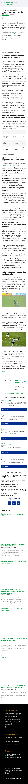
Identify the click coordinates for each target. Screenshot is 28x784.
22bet (9, 415)
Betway (8, 741)
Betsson (10, 458)
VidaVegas (17, 744)
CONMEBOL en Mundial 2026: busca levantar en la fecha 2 (12, 494)
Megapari (16, 741)
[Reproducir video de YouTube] (14, 300)
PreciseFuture (17, 778)
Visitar (5, 409)
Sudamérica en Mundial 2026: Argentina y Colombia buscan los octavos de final (13, 490)
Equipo (21, 772)
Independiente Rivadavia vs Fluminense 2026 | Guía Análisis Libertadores (13, 476)
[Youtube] (18, 503)
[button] (22, 3)
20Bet (9, 444)
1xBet (9, 400)
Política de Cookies (13, 772)
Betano (10, 430)
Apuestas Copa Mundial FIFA (10, 18)
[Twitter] (14, 503)
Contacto (6, 773)
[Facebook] (9, 503)
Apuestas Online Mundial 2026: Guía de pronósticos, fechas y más (14, 687)
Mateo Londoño (19, 381)
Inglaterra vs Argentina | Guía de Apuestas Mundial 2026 (11, 485)
